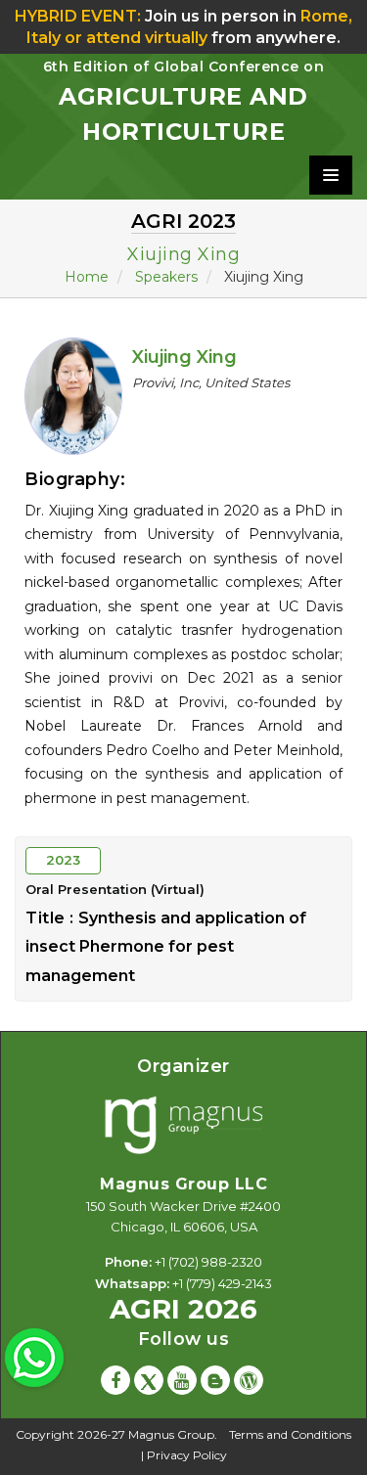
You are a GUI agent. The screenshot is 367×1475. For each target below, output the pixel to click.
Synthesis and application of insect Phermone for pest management (165, 947)
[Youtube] (182, 1380)
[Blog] (215, 1380)
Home (87, 277)
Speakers (166, 277)
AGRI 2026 (183, 1303)
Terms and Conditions (290, 1434)
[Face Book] (115, 1380)
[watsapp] (34, 1355)
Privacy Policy (187, 1455)
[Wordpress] (248, 1380)
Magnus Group (171, 1434)
